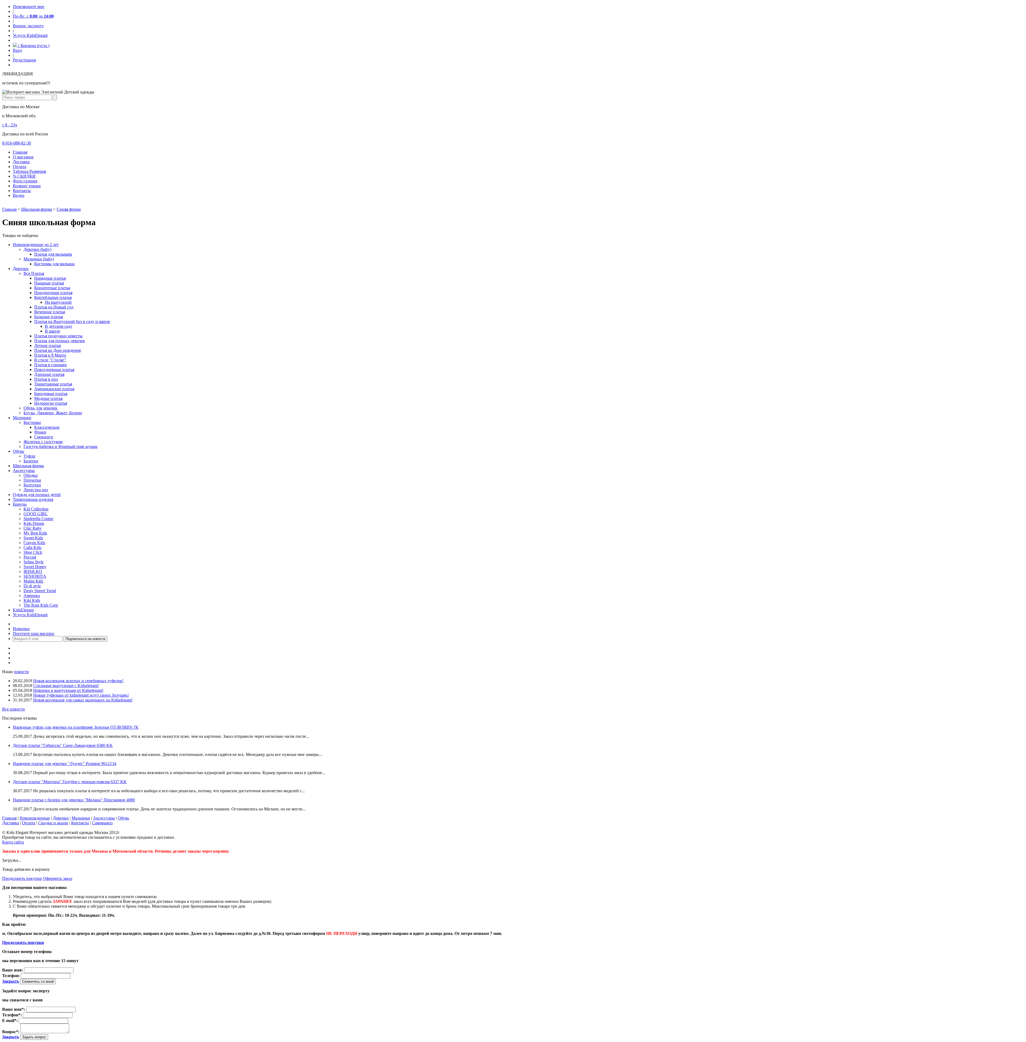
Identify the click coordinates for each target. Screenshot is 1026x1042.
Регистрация (24, 60)
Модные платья (48, 398)
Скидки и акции (53, 823)
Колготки (32, 485)
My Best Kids (35, 533)
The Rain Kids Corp (41, 605)
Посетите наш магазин (33, 633)
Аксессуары (24, 470)
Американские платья (54, 389)
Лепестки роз (36, 489)
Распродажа (23, 624)
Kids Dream (34, 523)
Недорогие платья (50, 403)
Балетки (31, 461)
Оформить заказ (57, 878)
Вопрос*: (11, 1031)
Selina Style (34, 562)
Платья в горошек (50, 364)
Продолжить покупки (22, 878)
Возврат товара (27, 186)
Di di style (32, 586)
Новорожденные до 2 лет (36, 244)
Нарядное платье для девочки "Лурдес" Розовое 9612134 (64, 763)
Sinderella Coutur (38, 518)
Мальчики (22, 417)
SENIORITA (35, 576)
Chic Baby (33, 528)
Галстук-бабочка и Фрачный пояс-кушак (61, 446)
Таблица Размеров (29, 171)
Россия (30, 557)
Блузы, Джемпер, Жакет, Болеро (53, 413)
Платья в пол (46, 379)
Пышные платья (49, 283)
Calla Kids (32, 547)
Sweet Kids (33, 538)
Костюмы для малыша (54, 264)
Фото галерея (25, 181)
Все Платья (34, 273)
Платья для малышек (53, 254)
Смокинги (43, 437)
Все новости (13, 709)
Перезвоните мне (28, 6)
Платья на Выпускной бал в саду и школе (72, 321)
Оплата (19, 166)
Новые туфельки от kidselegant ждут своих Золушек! (81, 695)
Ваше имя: (12, 970)
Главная (20, 152)
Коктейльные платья (53, 297)
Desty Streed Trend (40, 590)
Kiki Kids (32, 600)
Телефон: (11, 975)
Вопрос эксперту (28, 26)
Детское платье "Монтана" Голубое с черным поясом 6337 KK (70, 781)
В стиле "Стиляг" (50, 360)
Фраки (40, 432)
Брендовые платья (50, 393)
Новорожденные (35, 818)
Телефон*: (12, 1015)
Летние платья (47, 345)
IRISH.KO (33, 571)
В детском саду (58, 326)
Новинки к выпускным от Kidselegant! (68, 690)
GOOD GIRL (36, 514)
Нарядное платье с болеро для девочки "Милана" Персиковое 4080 (74, 800)
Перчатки (32, 480)
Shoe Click (33, 552)
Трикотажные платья (53, 384)
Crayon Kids (34, 542)
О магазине (23, 157)
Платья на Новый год (53, 307)
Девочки (21, 268)
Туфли (29, 456)
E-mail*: (10, 1020)
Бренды (20, 504)
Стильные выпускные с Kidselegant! (66, 685)
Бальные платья (48, 316)
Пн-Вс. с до (33, 16)
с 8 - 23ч (9, 125)
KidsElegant (23, 610)
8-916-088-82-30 (16, 143)
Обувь (18, 451)
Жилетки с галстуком (43, 441)
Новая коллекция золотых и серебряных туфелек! (78, 680)
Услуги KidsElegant (30, 35)
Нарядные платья (50, 278)
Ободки (31, 475)
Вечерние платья (49, 312)
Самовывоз (102, 823)
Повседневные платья (54, 369)
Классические (47, 427)
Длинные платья (49, 374)
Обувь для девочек (40, 408)
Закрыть (10, 981)
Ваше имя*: (13, 1009)
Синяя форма (69, 209)
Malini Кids (33, 581)
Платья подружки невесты (58, 336)
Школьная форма (36, 209)
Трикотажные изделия (33, 499)
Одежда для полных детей (37, 494)
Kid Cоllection (36, 509)
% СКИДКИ (24, 176)
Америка (32, 595)
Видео (18, 195)
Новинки (21, 628)
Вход (17, 50)
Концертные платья (52, 288)
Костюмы (32, 422)
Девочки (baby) (37, 249)
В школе (52, 331)
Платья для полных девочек (59, 340)
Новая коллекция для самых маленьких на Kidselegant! (83, 700)
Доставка (21, 161)
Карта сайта (13, 842)
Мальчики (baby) (39, 259)
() (33, 45)
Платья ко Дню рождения (57, 350)
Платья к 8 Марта (50, 355)
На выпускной (58, 302)
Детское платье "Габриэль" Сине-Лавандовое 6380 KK (63, 745)
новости (21, 671)
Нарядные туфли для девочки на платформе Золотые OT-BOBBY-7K (76, 727)
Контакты (22, 190)
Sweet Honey (35, 566)
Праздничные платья (53, 292)
